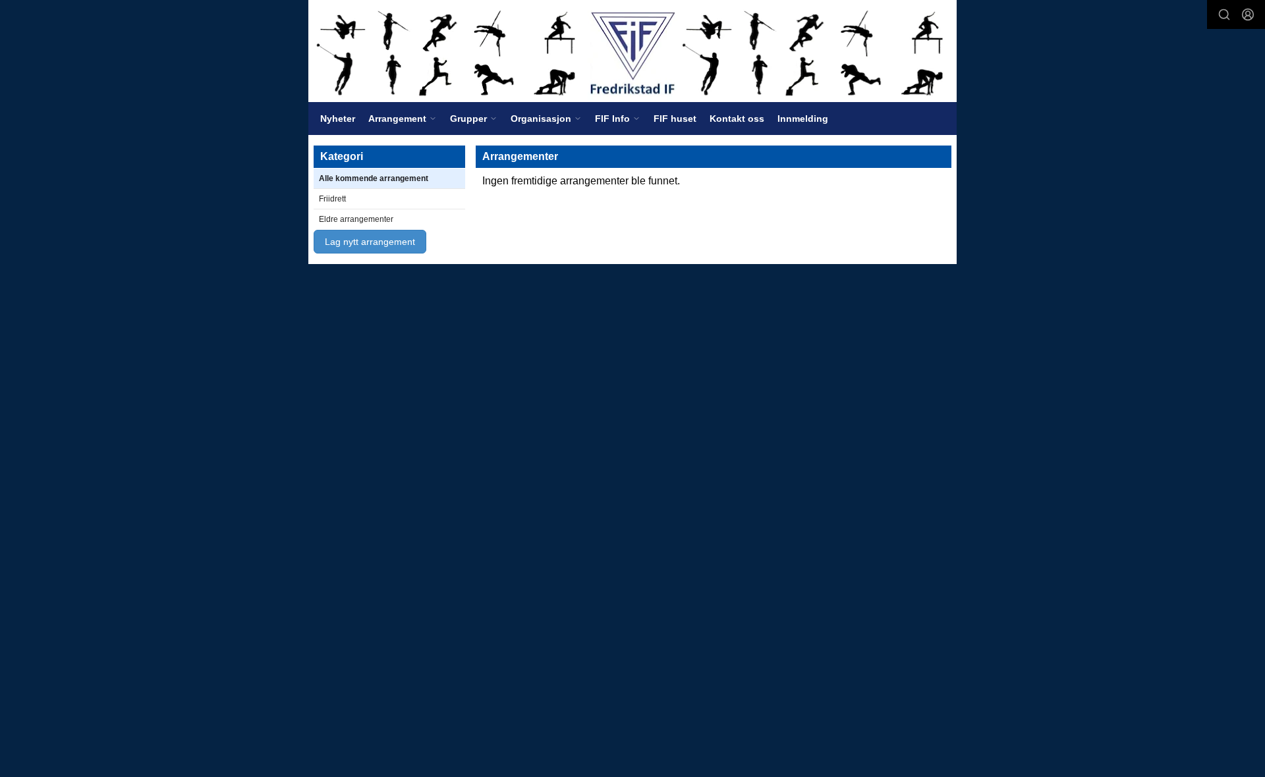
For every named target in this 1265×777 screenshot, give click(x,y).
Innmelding (802, 118)
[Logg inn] (1248, 14)
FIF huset (675, 118)
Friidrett (332, 198)
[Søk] (1224, 14)
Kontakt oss (737, 118)
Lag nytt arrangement (370, 241)
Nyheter (337, 118)
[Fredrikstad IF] (632, 51)
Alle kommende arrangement (373, 178)
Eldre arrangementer (356, 219)
